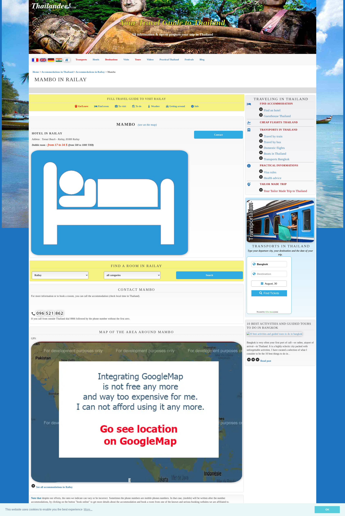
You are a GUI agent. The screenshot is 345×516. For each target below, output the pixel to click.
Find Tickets (271, 293)
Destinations (111, 59)
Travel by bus (272, 142)
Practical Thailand (169, 59)
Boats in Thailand (275, 153)
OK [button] (327, 509)
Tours (138, 59)
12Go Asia (269, 312)
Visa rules (270, 172)
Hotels (96, 59)
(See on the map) (147, 124)
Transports (81, 59)
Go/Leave (81, 106)
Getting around (175, 106)
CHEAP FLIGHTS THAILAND (279, 122)
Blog (202, 59)
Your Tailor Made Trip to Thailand (285, 191)
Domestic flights (274, 148)
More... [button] (88, 509)
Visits (126, 59)
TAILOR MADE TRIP (273, 184)
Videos (150, 59)
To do (136, 106)
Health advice (272, 178)
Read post (265, 360)
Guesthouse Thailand (277, 116)
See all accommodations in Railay (54, 487)
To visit (120, 106)
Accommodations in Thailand (57, 72)
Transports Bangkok (276, 159)
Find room (101, 106)
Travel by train (273, 136)
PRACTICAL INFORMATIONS (279, 165)
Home (36, 72)
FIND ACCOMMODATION (276, 103)
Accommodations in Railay (90, 72)
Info (195, 106)
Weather (153, 106)
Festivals (189, 59)
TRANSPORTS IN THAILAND (278, 129)
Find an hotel (272, 110)
